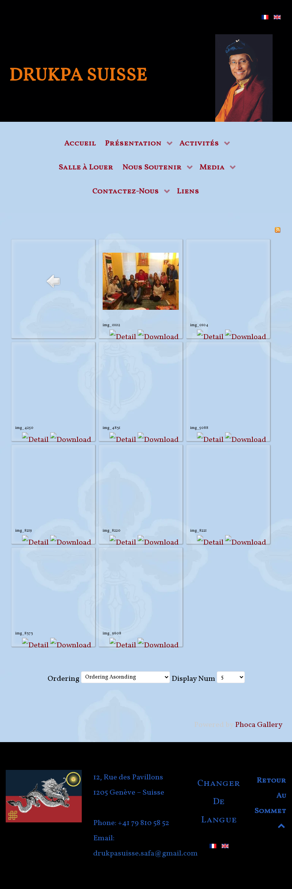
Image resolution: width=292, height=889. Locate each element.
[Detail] (123, 337)
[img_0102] (141, 281)
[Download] (158, 337)
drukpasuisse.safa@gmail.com (145, 853)
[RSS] (278, 230)
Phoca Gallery (258, 725)
